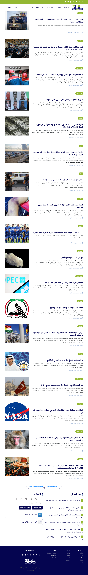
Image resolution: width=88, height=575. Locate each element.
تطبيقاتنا (53, 555)
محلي (81, 558)
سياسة (81, 553)
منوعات (68, 555)
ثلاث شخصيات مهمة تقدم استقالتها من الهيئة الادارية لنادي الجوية (58, 232)
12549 (30, 486)
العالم (43, 7)
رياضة (68, 553)
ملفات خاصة (50, 7)
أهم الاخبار (76, 494)
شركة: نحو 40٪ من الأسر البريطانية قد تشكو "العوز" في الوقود (60, 74)
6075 (48, 486)
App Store (36, 507)
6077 (42, 486)
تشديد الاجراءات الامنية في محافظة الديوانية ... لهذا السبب (61, 180)
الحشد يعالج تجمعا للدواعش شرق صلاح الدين (66, 307)
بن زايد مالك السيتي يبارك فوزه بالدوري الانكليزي (65, 360)
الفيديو (31, 7)
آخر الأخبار (66, 7)
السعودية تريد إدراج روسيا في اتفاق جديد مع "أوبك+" (63, 282)
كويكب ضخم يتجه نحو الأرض (72, 257)
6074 (50, 486)
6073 (53, 486)
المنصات (37, 494)
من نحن (15, 7)
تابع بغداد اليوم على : (30, 550)
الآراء (37, 7)
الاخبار (59, 7)
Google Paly (24, 507)
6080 (34, 486)
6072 (55, 486)
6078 (39, 486)
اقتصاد (81, 560)
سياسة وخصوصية (51, 553)
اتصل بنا (8, 7)
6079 (37, 486)
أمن (82, 555)
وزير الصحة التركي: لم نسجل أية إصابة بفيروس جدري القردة (62, 385)
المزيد (68, 550)
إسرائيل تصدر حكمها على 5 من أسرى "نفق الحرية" (64, 100)
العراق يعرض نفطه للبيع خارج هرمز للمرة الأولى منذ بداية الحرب (62, 500)
